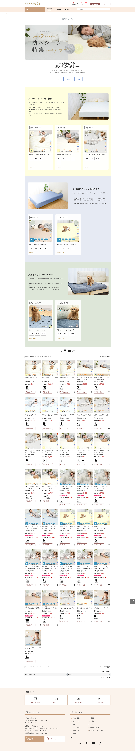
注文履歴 (75, 733)
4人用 (92, 158)
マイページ (76, 721)
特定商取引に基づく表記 (96, 730)
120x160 (72, 333)
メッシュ (68, 79)
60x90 (37, 333)
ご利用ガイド (93, 721)
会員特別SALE (50, 9)
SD (36, 158)
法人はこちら (68, 9)
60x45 (31, 333)
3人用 (87, 158)
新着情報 (59, 9)
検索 (109, 9)
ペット (78, 79)
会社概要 (91, 718)
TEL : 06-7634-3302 (30, 722)
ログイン (106, 4)
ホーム (1, 13)
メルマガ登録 (76, 727)
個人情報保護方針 (94, 727)
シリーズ (5, 13)
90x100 (43, 333)
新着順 (45, 356)
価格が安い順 (33, 356)
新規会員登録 (95, 4)
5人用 (97, 158)
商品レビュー (76, 730)
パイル (57, 79)
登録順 (49, 356)
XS (59, 158)
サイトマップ (93, 724)
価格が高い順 (40, 356)
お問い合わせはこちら (31, 738)
